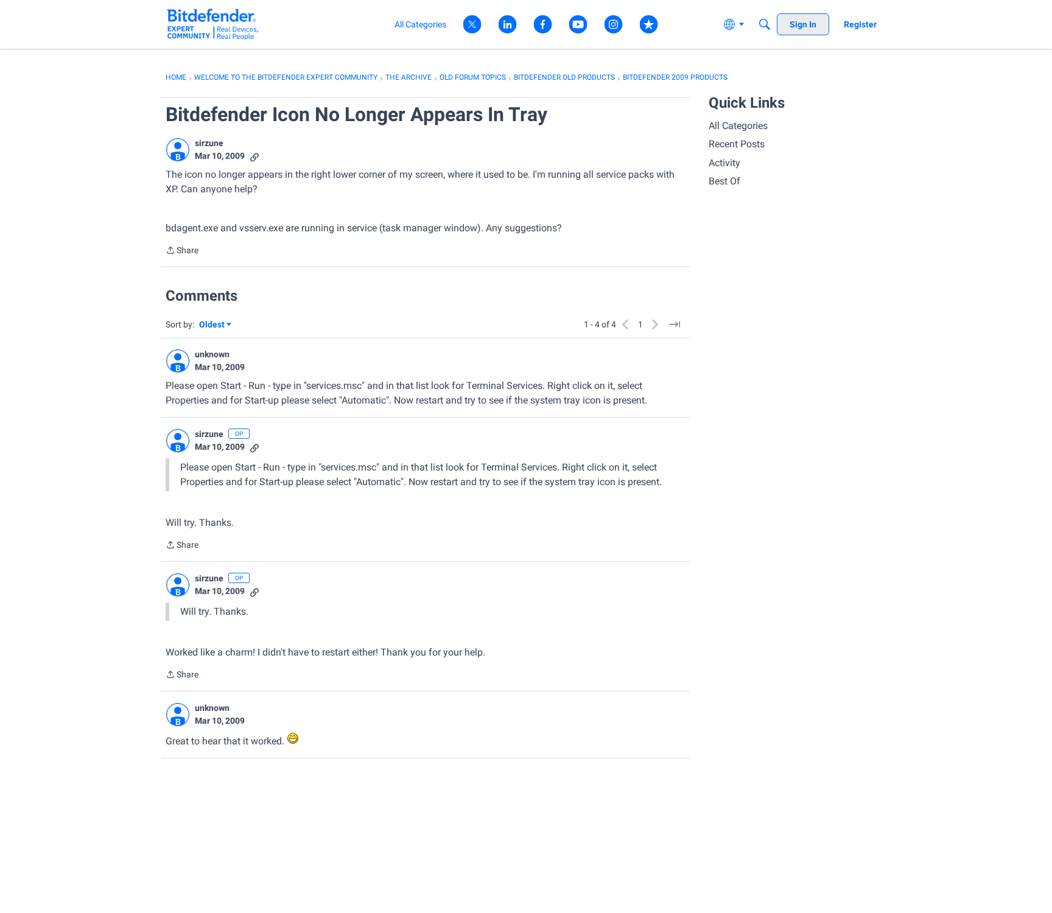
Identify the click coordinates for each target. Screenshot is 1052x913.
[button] (178, 150)
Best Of (724, 181)
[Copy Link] (254, 156)
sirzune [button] (209, 143)
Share (182, 251)
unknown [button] (212, 354)
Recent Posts (737, 144)
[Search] (765, 24)
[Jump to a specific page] (674, 324)
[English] (213, 24)
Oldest (212, 325)
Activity (724, 163)
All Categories (738, 125)
